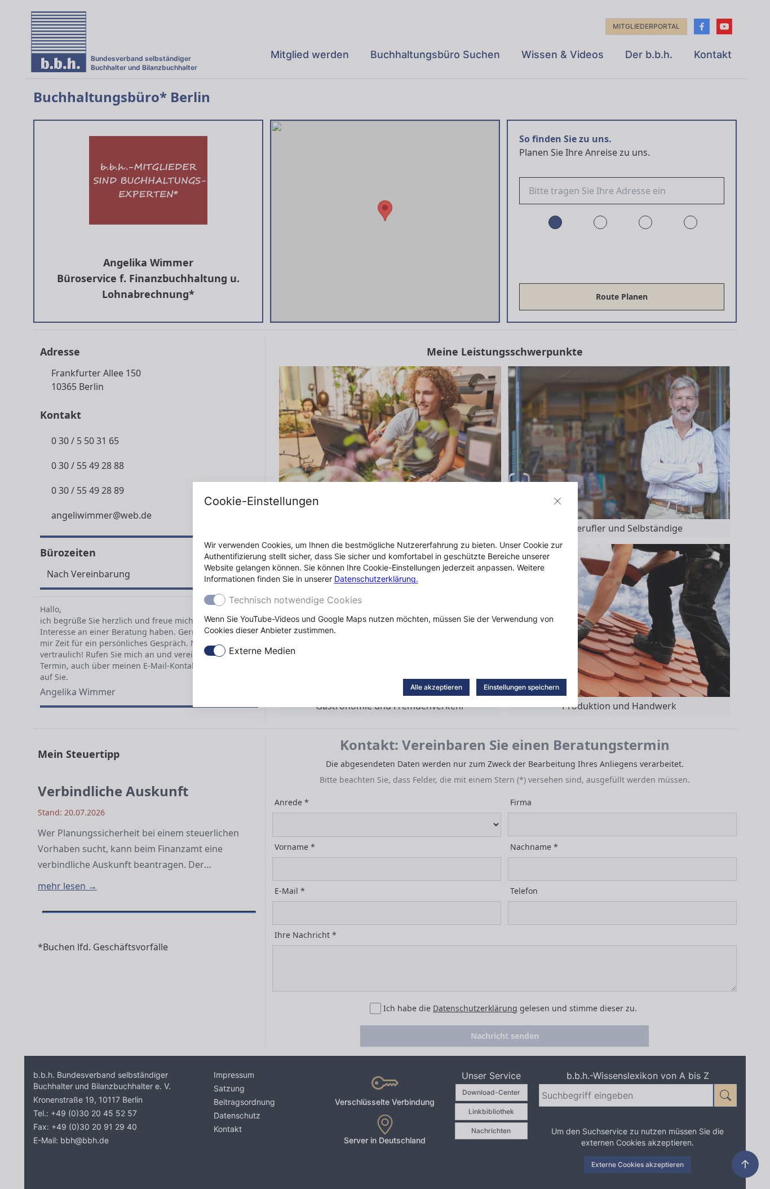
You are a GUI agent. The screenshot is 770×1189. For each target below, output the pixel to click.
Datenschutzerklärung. (376, 578)
